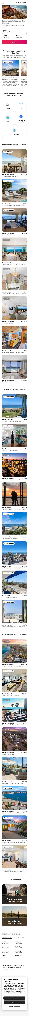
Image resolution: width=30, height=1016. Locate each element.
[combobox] (14, 32)
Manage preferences (14, 1006)
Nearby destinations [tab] (7, 937)
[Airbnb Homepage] (3, 2)
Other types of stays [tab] (20, 937)
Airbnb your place (21, 2)
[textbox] (8, 37)
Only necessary (14, 1002)
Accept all (14, 998)
